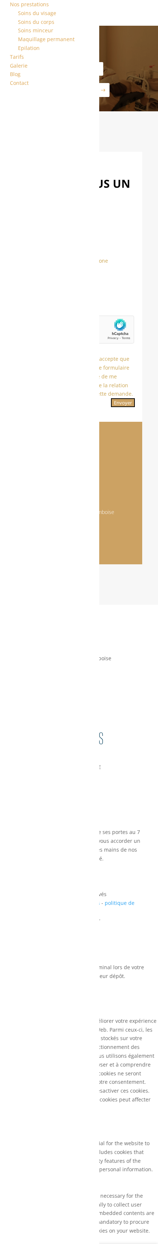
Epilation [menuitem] (29, 47)
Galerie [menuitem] (19, 65)
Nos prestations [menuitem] (29, 4)
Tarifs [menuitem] (17, 56)
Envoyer (123, 402)
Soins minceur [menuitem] (35, 30)
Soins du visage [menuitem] (37, 13)
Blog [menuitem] (15, 74)
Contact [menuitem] (19, 82)
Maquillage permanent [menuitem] (46, 39)
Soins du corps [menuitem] (36, 21)
